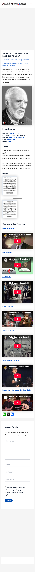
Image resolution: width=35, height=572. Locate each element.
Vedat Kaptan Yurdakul (10, 360)
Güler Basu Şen (7, 306)
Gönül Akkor (6, 277)
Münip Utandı (7, 253)
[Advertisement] (17, 32)
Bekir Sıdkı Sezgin (8, 228)
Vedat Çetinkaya (8, 331)
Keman (14, 390)
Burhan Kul (6, 390)
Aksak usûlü (11, 139)
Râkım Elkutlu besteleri (9, 63)
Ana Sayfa (5, 60)
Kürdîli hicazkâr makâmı (17, 137)
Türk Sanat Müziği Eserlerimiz (19, 60)
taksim (19, 390)
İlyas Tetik (27, 390)
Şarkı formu (12, 141)
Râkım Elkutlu (14, 133)
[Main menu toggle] (31, 4)
